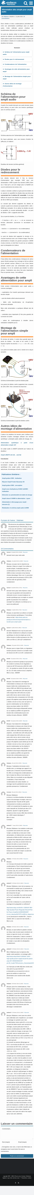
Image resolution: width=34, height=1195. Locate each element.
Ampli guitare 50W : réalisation (12, 478)
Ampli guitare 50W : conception (12, 485)
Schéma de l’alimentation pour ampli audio (16, 53)
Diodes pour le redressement (14, 59)
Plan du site (18, 1176)
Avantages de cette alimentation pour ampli (16, 70)
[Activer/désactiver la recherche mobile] (26, 3)
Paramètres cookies (26, 1178)
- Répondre (25, 552)
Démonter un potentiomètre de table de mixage (17, 495)
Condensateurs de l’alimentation (15, 64)
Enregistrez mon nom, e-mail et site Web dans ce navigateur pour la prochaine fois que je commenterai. (16, 1149)
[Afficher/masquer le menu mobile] (31, 3)
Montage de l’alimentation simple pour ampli (17, 78)
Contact (24, 1176)
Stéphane (6, 16)
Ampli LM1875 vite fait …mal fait (11, 455)
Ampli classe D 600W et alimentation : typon (16, 498)
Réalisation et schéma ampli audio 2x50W (15, 508)
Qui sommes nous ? (15, 1178)
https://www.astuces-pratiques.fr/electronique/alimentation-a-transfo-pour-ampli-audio (19, 620)
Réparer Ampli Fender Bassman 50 (13, 482)
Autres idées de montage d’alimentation (12, 85)
